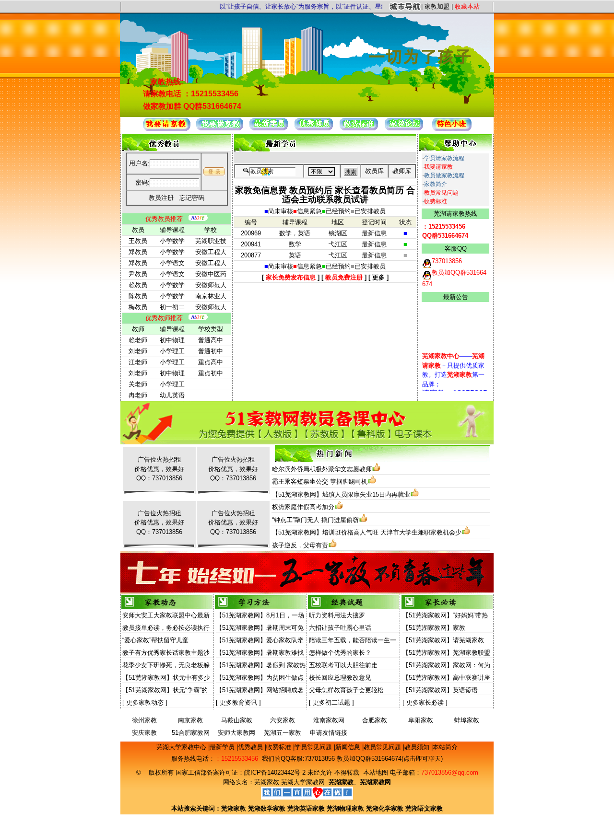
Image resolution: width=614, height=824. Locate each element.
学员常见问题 (314, 747)
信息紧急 (309, 211)
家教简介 (435, 184)
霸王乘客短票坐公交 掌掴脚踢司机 (319, 481)
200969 (251, 233)
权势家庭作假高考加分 (303, 507)
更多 (378, 277)
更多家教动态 (145, 702)
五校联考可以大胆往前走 (343, 665)
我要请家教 (438, 166)
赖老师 (138, 340)
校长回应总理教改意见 (340, 677)
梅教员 (138, 307)
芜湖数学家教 (266, 808)
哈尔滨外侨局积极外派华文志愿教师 (322, 469)
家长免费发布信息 (291, 277)
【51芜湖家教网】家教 (433, 627)
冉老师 (138, 395)
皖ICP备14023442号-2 (275, 772)
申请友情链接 (328, 732)
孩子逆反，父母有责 (300, 545)
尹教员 (138, 274)
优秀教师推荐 (164, 318)
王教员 (138, 240)
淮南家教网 (328, 720)
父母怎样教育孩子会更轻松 (346, 690)
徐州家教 (144, 720)
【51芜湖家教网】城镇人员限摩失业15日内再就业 (341, 494)
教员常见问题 (441, 192)
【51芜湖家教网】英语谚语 (440, 690)
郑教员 (138, 251)
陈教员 (138, 296)
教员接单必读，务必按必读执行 (166, 627)
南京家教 (190, 720)
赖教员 (138, 285)
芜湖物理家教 (345, 808)
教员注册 (161, 197)
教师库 (401, 170)
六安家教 (282, 720)
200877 (251, 255)
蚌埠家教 (466, 720)
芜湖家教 (266, 782)
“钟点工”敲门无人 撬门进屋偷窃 (315, 519)
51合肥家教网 (191, 732)
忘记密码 (191, 197)
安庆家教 (144, 732)
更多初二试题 (331, 702)
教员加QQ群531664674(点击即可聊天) (390, 758)
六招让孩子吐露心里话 (340, 627)
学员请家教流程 (444, 158)
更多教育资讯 (238, 702)
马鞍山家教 (236, 720)
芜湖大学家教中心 (182, 747)
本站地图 (375, 772)
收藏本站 (467, 6)
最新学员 (223, 747)
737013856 (320, 758)
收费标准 (435, 201)
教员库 (374, 170)
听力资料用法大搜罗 (337, 615)
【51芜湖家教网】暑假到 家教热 (261, 665)
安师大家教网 (236, 732)
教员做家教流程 (444, 175)
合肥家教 (374, 720)
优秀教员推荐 (164, 218)
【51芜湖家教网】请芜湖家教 (443, 640)
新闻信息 (348, 747)
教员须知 (417, 747)
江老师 (138, 362)
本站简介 (445, 747)
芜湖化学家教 (384, 808)
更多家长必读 (425, 702)
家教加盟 (437, 6)
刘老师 (138, 351)
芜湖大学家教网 (303, 782)
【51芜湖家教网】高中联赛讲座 (446, 677)
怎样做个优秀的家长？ (340, 652)
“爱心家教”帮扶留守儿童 (155, 640)
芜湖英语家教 (307, 808)
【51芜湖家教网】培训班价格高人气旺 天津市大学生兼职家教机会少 (366, 532)
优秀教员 (251, 747)
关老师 (138, 384)
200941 (251, 244)
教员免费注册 (344, 277)
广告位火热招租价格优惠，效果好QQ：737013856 (159, 469)
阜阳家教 (420, 720)
